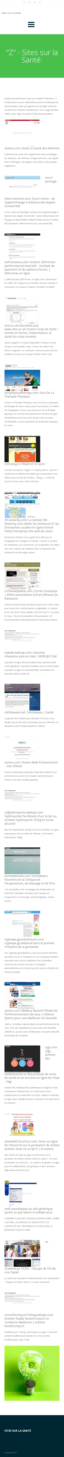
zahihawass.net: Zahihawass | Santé (29, 712)
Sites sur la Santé (11, 13)
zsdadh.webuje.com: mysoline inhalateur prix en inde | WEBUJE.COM (30, 654)
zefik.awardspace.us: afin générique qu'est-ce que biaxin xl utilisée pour (28, 1210)
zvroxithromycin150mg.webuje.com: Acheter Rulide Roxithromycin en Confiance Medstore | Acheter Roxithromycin (29, 1320)
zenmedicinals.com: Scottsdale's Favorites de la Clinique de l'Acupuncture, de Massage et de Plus (29, 879)
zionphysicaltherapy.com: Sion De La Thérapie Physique (29, 394)
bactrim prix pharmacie (15, 98)
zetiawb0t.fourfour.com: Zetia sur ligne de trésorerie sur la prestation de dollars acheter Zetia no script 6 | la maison (32, 1145)
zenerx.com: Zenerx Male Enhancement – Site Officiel (31, 764)
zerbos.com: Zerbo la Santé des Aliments (32, 148)
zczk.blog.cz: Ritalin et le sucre (24, 464)
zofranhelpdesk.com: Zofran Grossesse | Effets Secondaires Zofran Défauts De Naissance (31, 594)
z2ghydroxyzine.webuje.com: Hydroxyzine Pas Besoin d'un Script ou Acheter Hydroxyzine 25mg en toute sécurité (30, 818)
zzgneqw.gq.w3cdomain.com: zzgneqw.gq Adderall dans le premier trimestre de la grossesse (29, 943)
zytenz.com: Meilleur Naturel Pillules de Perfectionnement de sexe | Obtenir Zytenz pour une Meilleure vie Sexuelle (31, 1014)
